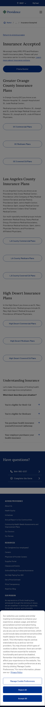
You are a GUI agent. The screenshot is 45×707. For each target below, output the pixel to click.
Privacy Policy (16, 672)
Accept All (22, 698)
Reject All (22, 690)
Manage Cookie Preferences (22, 681)
